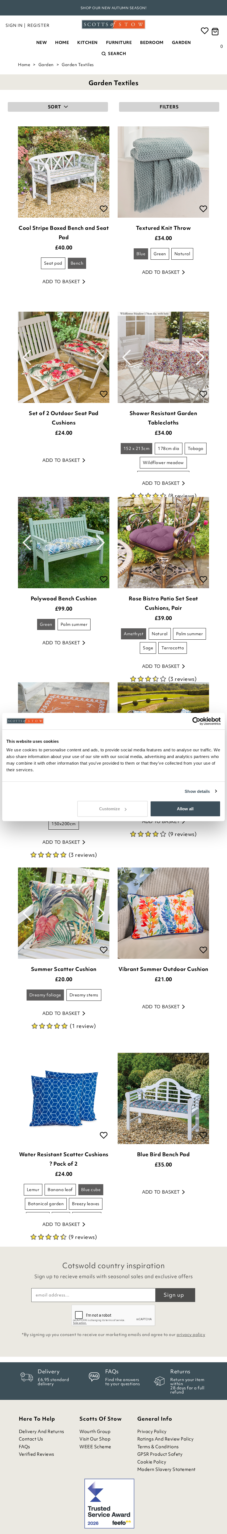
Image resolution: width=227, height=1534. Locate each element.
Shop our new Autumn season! (114, 8)
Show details (197, 791)
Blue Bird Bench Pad (163, 1154)
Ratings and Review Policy (165, 1439)
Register (38, 25)
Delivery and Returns (41, 1431)
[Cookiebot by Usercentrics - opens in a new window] (196, 721)
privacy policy (191, 1334)
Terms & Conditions (158, 1447)
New (41, 42)
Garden (181, 42)
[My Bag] (216, 31)
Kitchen (87, 42)
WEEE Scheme (95, 1447)
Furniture (119, 42)
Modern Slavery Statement (166, 1469)
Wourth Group (94, 1431)
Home (62, 42)
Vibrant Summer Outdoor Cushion (163, 969)
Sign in (14, 25)
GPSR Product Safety (160, 1454)
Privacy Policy (152, 1431)
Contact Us (31, 1439)
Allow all (185, 808)
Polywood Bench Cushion (64, 598)
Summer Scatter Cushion (64, 969)
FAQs (24, 1447)
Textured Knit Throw (163, 227)
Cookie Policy (151, 1462)
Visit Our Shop (94, 1439)
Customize (109, 808)
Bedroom (152, 42)
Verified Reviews (36, 1454)
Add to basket (61, 281)
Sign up (174, 1294)
